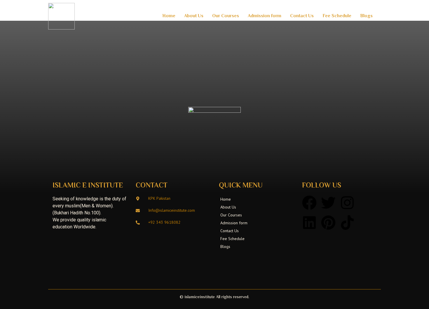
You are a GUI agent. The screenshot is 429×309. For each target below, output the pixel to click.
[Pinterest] (328, 222)
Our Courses (225, 16)
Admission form (264, 16)
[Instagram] (347, 202)
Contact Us (302, 16)
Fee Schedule (336, 16)
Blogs (366, 16)
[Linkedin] (309, 222)
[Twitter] (328, 202)
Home (168, 16)
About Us (193, 16)
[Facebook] (309, 202)
